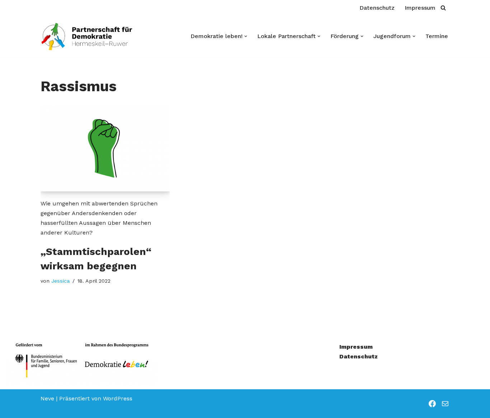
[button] (245, 36)
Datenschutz (377, 7)
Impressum (420, 7)
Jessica (60, 281)
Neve (47, 398)
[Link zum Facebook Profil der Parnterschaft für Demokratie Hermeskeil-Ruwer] (432, 403)
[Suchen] (443, 7)
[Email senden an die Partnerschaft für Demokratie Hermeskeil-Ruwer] (445, 403)
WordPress (117, 398)
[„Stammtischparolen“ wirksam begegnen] (105, 148)
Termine (436, 36)
